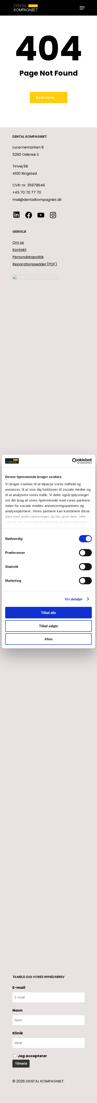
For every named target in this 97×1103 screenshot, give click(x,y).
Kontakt (19, 249)
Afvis (48, 639)
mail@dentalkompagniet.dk (37, 199)
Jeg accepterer (32, 1056)
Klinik (17, 1033)
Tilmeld (21, 1063)
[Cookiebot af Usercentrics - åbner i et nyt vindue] (72, 461)
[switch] (85, 552)
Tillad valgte (48, 626)
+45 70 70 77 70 (26, 192)
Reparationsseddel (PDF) (34, 264)
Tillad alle (48, 613)
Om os (18, 242)
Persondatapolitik (28, 257)
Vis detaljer (74, 599)
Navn (17, 1010)
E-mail (18, 987)
